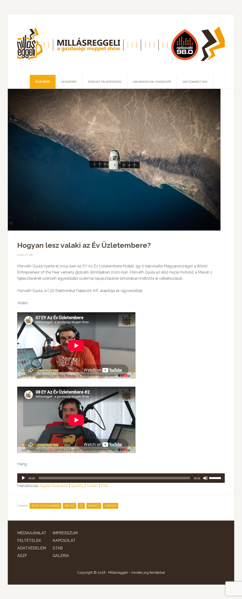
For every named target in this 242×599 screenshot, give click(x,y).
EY (81, 505)
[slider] (215, 477)
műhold (110, 505)
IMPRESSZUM (65, 533)
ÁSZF (22, 555)
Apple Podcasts (54, 485)
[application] (121, 478)
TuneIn (92, 485)
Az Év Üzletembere (45, 505)
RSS (104, 485)
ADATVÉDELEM (31, 548)
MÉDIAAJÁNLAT (31, 533)
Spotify (77, 485)
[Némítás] (205, 478)
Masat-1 (93, 505)
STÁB (58, 548)
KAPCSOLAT (64, 540)
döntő (69, 505)
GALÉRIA (61, 555)
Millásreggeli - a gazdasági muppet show (121, 44)
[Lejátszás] (23, 478)
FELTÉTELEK (29, 540)
